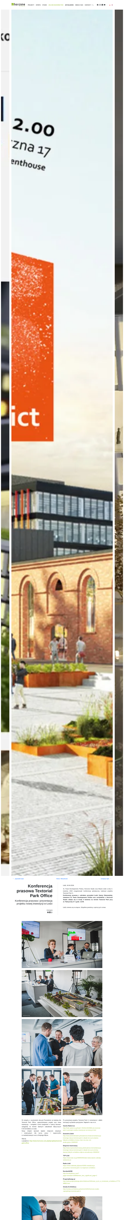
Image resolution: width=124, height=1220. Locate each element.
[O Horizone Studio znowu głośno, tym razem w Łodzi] (5, 443)
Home (58, 878)
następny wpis (105, 878)
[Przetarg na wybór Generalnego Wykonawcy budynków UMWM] (119, 443)
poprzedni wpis (19, 878)
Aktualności (64, 878)
